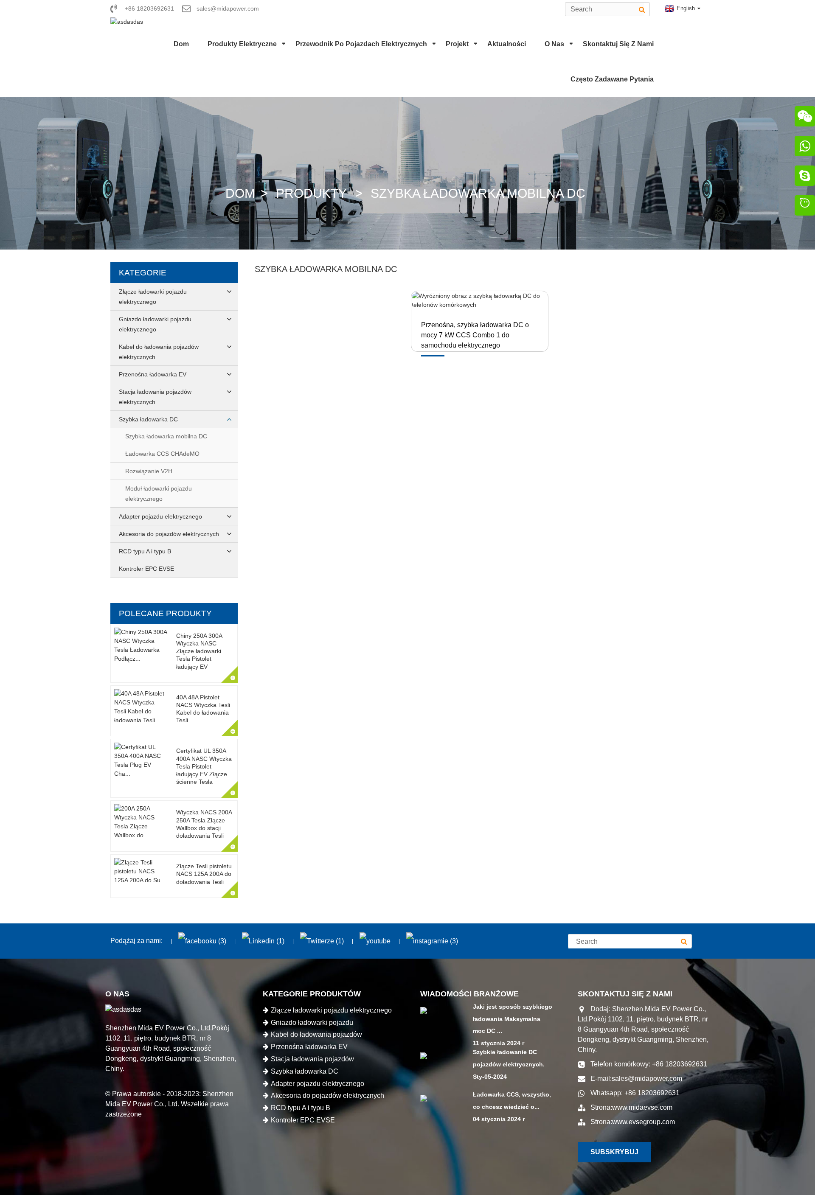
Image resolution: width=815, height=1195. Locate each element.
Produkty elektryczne (242, 44)
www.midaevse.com (642, 1107)
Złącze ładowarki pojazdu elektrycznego (153, 296)
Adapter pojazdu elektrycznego (160, 516)
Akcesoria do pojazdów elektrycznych (169, 533)
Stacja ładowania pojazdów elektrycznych (155, 396)
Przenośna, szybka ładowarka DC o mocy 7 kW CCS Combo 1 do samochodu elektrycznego (475, 335)
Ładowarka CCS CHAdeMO (162, 453)
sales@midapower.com (647, 1078)
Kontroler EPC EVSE (146, 568)
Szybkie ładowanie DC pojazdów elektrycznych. (509, 1058)
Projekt (457, 44)
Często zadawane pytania (612, 79)
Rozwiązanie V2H (148, 471)
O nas (554, 44)
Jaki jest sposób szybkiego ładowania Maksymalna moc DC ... (512, 1019)
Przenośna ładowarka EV (152, 374)
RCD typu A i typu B (145, 551)
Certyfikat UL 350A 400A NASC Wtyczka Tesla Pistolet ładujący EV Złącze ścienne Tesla (204, 766)
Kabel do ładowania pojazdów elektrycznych (159, 351)
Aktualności (506, 44)
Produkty (311, 193)
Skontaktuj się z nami (618, 44)
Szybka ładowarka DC (148, 419)
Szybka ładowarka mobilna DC (478, 193)
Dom (181, 44)
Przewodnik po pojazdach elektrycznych (361, 44)
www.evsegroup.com (643, 1121)
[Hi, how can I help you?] (804, 207)
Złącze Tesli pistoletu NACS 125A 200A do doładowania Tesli (204, 874)
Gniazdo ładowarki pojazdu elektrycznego (155, 324)
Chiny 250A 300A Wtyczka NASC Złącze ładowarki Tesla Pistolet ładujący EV (199, 651)
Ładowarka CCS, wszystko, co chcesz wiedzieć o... (512, 1100)
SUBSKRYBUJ (614, 1152)
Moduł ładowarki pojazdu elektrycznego (158, 493)
